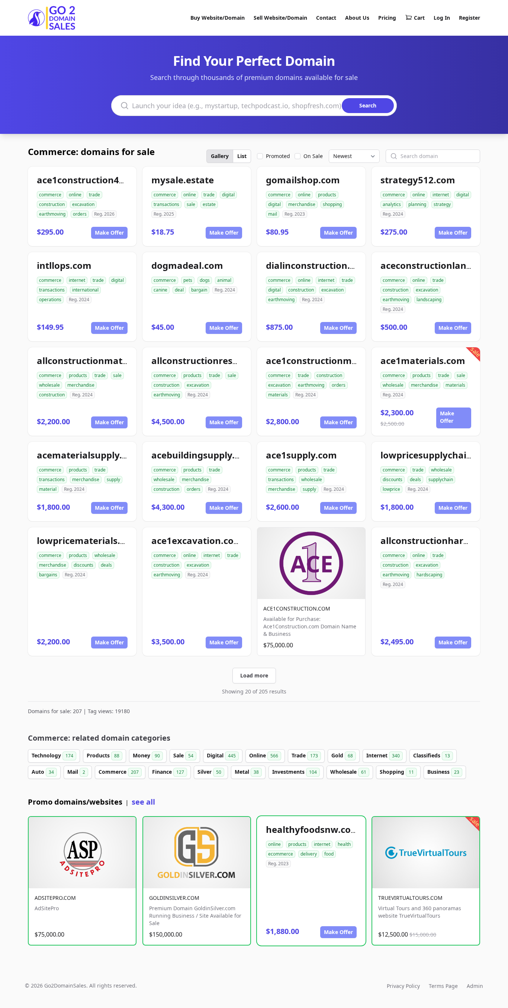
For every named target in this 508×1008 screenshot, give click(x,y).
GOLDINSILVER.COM (174, 897)
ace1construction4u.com (92, 180)
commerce (50, 194)
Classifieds (431, 755)
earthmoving (52, 214)
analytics (392, 204)
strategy (442, 204)
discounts (392, 479)
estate (209, 204)
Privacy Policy (403, 985)
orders (80, 214)
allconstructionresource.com (215, 360)
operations (50, 299)
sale (191, 204)
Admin (475, 985)
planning (417, 204)
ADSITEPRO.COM (55, 897)
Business (443, 771)
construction (52, 204)
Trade (305, 755)
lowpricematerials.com (88, 540)
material (48, 489)
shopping (332, 204)
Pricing (387, 17)
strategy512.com (417, 180)
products (327, 194)
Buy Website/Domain (217, 17)
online (75, 194)
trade (94, 194)
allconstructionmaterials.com (102, 360)
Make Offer (109, 232)
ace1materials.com (422, 360)
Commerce (119, 771)
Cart (419, 17)
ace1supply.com (301, 455)
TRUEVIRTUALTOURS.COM (410, 897)
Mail (76, 771)
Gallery (220, 156)
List (242, 156)
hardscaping (429, 574)
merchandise (301, 204)
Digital (221, 755)
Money (146, 755)
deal (179, 290)
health (344, 844)
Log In (442, 17)
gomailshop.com (303, 180)
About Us (357, 17)
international (85, 290)
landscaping (429, 299)
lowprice (391, 489)
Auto (43, 771)
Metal (247, 771)
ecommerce (280, 854)
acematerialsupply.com (89, 455)
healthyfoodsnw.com (313, 829)
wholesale (49, 385)
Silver (209, 771)
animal (224, 280)
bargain (199, 290)
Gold (342, 755)
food (329, 854)
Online (263, 755)
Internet (383, 755)
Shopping (397, 771)
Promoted (278, 156)
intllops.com (64, 265)
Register (469, 17)
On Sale (313, 156)
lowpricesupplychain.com (437, 455)
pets (187, 280)
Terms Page (443, 985)
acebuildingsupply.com (202, 455)
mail (272, 214)
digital (228, 194)
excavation (83, 204)
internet (441, 194)
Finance (168, 771)
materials (278, 395)
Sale (183, 755)
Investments (294, 771)
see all (143, 802)
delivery (308, 854)
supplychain (440, 479)
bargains (48, 574)
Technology (52, 755)
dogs (205, 280)
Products (103, 755)
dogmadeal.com (187, 265)
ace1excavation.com (196, 540)
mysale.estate (182, 180)
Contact (326, 17)
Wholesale (348, 771)
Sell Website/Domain (280, 17)
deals (415, 479)
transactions (166, 204)
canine (160, 290)
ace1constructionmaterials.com (336, 360)
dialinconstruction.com (317, 265)
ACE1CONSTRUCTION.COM (296, 608)
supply (113, 479)
